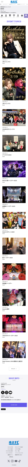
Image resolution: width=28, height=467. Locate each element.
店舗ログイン (10, 454)
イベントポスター (9, 453)
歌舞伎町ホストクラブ (6, 7)
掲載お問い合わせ (18, 454)
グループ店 (17, 451)
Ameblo (3, 409)
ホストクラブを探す (19, 447)
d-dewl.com (3, 389)
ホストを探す (10, 449)
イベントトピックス (19, 453)
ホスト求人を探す (9, 451)
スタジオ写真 (17, 449)
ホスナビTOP (10, 447)
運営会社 (11, 456)
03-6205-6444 (14, 405)
